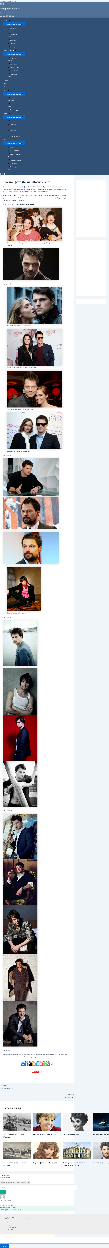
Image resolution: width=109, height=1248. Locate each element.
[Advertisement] (91, 208)
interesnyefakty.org (32, 1057)
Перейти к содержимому (8, 1)
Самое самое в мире (14, 155)
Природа (13, 43)
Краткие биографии (11, 99)
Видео (12, 147)
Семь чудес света (13, 168)
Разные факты (14, 151)
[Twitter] (13, 17)
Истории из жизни (13, 35)
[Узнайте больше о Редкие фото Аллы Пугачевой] (47, 1159)
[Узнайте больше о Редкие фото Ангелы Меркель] (47, 1130)
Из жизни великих (12, 105)
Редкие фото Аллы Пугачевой (45, 1163)
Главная (9, 1223)
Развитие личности (12, 59)
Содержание (11, 1227)
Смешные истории (12, 131)
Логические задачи (13, 75)
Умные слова (14, 67)
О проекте (10, 1225)
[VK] (4, 17)
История (7, 87)
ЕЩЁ (5, 140)
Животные (13, 40)
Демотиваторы (15, 136)
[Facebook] (10, 17)
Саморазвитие (9, 50)
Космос (12, 47)
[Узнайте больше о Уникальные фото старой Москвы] (17, 1130)
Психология (14, 71)
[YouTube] (1, 17)
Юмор (6, 113)
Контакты (10, 1229)
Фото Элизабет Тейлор (72, 1134)
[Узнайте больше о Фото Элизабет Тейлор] (77, 1130)
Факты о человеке (12, 29)
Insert (4, 1246)
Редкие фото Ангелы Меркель (45, 1134)
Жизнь (6, 20)
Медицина (13, 163)
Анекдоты (13, 121)
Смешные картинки (12, 125)
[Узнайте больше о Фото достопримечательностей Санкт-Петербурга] (77, 1159)
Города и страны (15, 160)
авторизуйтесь (5, 1177)
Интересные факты (10, 8)
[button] (3, 174)
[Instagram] (7, 17)
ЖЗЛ (5, 90)
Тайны (6, 80)
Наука (6, 83)
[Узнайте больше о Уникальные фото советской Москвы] (17, 1159)
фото (25, 187)
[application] (10, 20)
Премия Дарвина (15, 110)
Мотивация (13, 64)
